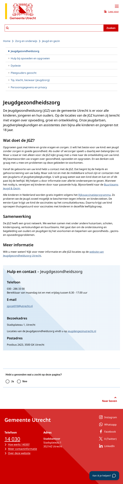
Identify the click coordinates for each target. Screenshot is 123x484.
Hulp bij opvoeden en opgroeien (30, 58)
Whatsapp (110, 424)
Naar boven (109, 401)
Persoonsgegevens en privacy (29, 87)
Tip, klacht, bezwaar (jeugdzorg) (30, 80)
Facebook (110, 431)
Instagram (110, 417)
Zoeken (111, 28)
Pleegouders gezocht (24, 73)
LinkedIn (109, 446)
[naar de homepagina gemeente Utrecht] (20, 11)
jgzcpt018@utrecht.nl (20, 306)
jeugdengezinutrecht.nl (82, 331)
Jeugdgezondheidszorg (25, 51)
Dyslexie (16, 65)
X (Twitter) (110, 439)
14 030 (12, 438)
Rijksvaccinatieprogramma (94, 195)
